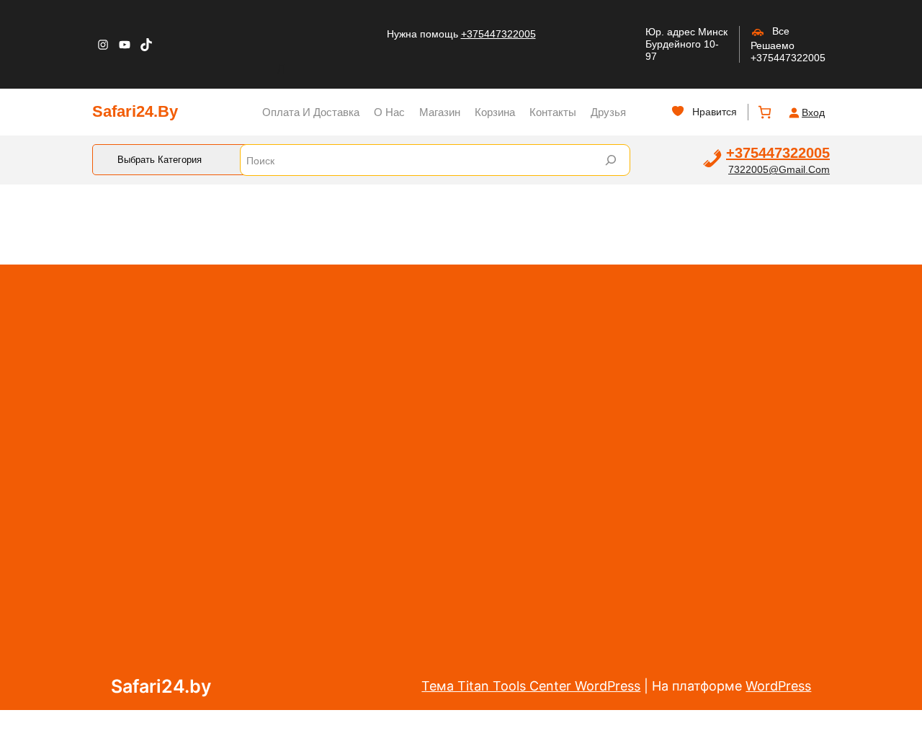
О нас (408, 505)
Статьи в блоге (587, 653)
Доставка (419, 563)
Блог (405, 620)
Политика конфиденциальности (598, 595)
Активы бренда (587, 682)
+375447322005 (498, 34)
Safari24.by (135, 111)
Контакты (419, 592)
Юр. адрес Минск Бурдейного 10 (686, 38)
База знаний (579, 480)
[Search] (611, 160)
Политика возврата (447, 534)
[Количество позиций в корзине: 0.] (764, 112)
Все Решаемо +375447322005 (788, 44)
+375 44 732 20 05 (749, 693)
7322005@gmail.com (779, 169)
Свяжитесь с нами (445, 649)
